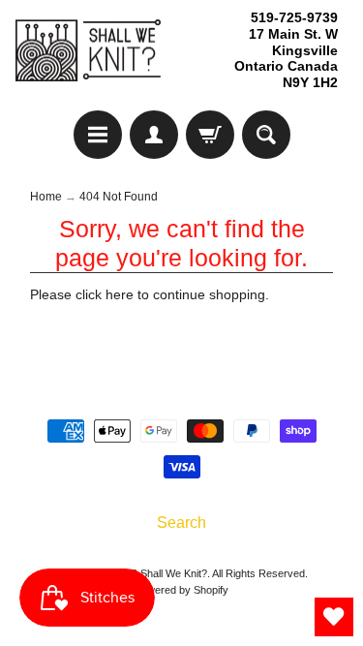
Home (46, 196)
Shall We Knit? (173, 573)
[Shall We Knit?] (88, 50)
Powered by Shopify (181, 590)
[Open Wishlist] (334, 617)
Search (181, 522)
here (120, 295)
